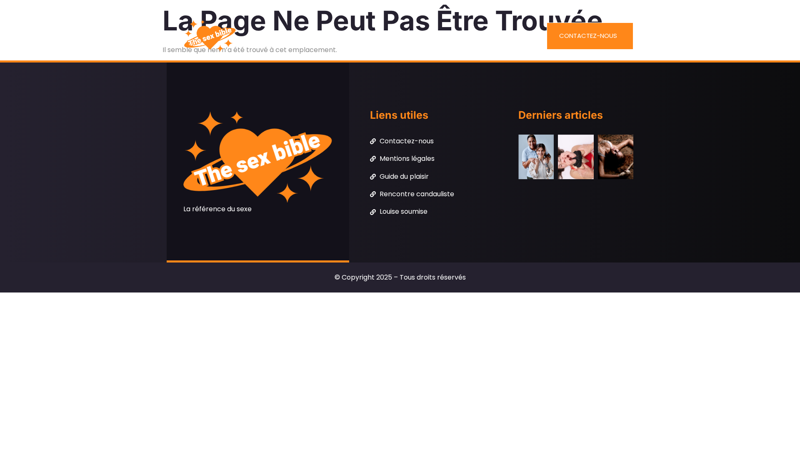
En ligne (367, 36)
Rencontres (465, 36)
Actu (334, 36)
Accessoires (292, 36)
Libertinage (412, 36)
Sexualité (513, 36)
